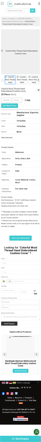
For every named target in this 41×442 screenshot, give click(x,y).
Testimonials (10, 400)
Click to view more (6, 137)
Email (3, 268)
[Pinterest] (7, 393)
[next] (38, 79)
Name (3, 259)
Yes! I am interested (20, 238)
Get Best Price (9, 106)
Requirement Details (7, 313)
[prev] (2, 79)
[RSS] (21, 403)
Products (12, 19)
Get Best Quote (16, 371)
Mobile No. (4, 277)
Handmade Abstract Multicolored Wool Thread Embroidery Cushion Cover (15, 363)
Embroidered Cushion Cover (12, 21)
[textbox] (18, 11)
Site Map (32, 400)
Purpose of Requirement (9, 298)
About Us (18, 398)
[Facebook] (3, 393)
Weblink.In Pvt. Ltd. (28, 412)
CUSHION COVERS (24, 19)
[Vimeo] (16, 393)
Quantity (4, 286)
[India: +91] (4, 281)
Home (4, 19)
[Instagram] (12, 393)
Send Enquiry (22, 438)
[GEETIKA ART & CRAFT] (19, 4)
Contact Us (22, 400)
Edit (28, 100)
